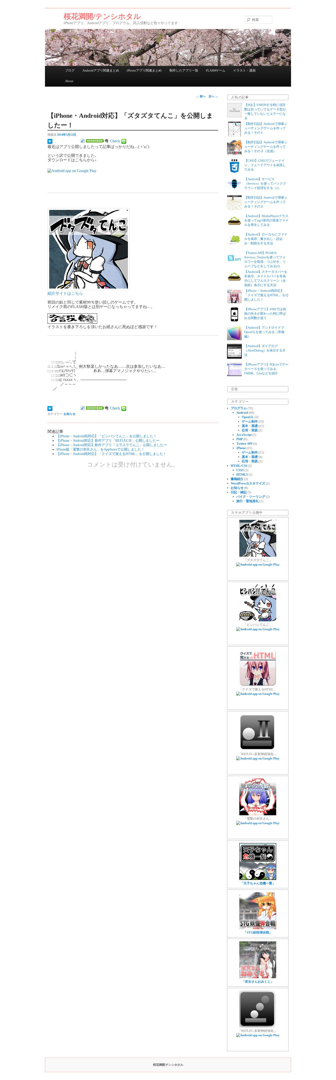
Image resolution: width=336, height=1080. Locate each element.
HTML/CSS (239, 465)
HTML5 (242, 474)
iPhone (241, 448)
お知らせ (70, 414)
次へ (213, 96)
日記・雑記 (239, 492)
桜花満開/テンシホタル (102, 16)
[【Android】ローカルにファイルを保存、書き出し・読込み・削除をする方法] (234, 246)
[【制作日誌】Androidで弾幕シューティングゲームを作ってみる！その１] (234, 135)
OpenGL (248, 417)
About (69, 81)
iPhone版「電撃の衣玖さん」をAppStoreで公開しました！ (100, 449)
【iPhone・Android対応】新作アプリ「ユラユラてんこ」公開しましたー (111, 445)
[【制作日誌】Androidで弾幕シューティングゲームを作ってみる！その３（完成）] (234, 154)
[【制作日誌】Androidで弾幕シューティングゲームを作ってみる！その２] (234, 209)
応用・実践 (250, 430)
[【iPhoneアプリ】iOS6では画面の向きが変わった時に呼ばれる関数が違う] (234, 320)
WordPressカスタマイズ (248, 483)
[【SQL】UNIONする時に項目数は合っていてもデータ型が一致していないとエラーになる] (234, 116)
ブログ (70, 70)
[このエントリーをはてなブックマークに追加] (49, 141)
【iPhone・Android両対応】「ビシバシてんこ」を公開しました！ (106, 436)
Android (242, 412)
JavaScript (244, 435)
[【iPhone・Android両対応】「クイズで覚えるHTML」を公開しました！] (234, 302)
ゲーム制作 (250, 421)
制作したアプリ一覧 (183, 70)
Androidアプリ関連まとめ (100, 70)
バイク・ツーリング (250, 496)
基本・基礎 (250, 426)
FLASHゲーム (215, 70)
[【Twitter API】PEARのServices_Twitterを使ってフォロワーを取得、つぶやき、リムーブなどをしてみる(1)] (234, 264)
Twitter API (244, 443)
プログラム (239, 408)
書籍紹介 (237, 479)
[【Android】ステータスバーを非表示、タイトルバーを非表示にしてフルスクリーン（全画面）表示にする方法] (234, 283)
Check (115, 141)
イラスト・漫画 (244, 70)
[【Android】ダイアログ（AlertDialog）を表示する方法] (234, 357)
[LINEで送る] (123, 141)
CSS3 (240, 470)
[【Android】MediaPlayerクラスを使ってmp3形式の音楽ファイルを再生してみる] (234, 227)
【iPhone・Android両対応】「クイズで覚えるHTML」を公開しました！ (111, 454)
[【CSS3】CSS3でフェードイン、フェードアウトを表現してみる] (234, 172)
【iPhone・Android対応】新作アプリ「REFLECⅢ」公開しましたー (107, 440)
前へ (201, 96)
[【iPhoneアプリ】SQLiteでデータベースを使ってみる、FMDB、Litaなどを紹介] (234, 376)
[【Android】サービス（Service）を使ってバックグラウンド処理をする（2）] (234, 190)
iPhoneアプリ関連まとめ (144, 70)
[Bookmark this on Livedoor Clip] (83, 141)
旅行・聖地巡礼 (247, 501)
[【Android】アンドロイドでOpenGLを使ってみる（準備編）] (234, 339)
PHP (239, 439)
